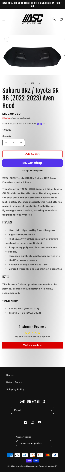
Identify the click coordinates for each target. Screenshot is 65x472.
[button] (3, 19)
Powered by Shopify (48, 466)
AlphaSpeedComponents (27, 466)
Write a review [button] (32, 345)
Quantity (6, 136)
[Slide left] (25, 83)
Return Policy (14, 382)
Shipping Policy (15, 389)
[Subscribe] (50, 410)
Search (10, 375)
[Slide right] (39, 83)
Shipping (6, 118)
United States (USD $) (31, 443)
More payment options (32, 170)
